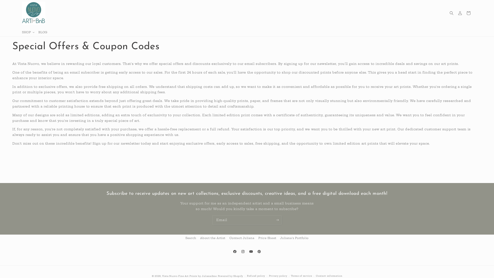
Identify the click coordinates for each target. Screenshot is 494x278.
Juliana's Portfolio (294, 238)
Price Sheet (267, 238)
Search (190, 238)
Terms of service (301, 276)
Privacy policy (278, 276)
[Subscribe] (277, 220)
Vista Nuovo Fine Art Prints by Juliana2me (189, 276)
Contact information (329, 276)
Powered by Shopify (230, 276)
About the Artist (212, 238)
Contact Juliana (242, 238)
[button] (28, 32)
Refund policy (256, 276)
